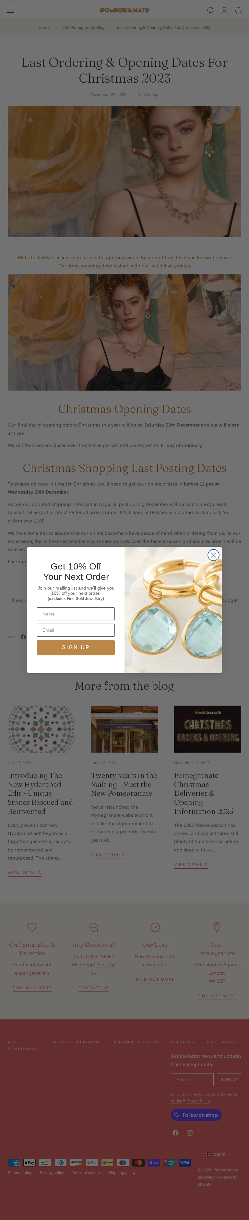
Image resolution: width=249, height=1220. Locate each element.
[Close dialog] (213, 555)
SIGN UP (76, 647)
